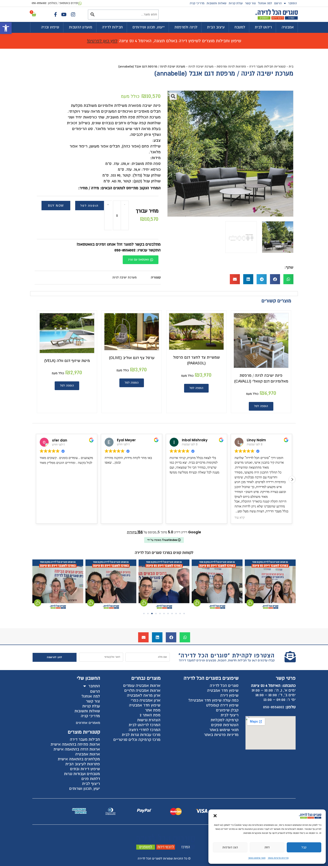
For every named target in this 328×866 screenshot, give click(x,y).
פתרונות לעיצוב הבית (82, 764)
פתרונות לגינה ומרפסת (231, 66)
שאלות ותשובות (216, 3)
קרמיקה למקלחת (225, 720)
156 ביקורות (135, 532)
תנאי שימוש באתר (257, 857)
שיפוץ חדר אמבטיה (223, 690)
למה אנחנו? (265, 3)
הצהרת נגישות (148, 720)
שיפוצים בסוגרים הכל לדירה (211, 678)
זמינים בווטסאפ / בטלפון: (55, 3)
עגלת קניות (236, 3)
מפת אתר (152, 710)
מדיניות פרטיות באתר (278, 857)
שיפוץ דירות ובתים (85, 769)
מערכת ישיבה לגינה (201, 66)
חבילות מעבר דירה (85, 739)
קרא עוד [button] (175, 518)
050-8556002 (273, 707)
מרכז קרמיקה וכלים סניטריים (136, 739)
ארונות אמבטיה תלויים (142, 690)
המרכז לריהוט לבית (144, 725)
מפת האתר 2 (150, 715)
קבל (303, 847)
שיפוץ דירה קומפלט (222, 705)
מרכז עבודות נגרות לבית (141, 734)
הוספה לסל (89, 206)
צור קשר (250, 3)
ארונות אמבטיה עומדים (141, 685)
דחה (267, 847)
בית (291, 66)
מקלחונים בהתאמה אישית (79, 759)
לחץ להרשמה (54, 657)
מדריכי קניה (197, 3)
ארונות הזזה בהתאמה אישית (77, 749)
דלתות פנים (90, 778)
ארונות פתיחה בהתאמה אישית (75, 744)
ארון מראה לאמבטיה (143, 695)
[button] (6, 28)
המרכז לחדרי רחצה (144, 729)
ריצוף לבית (230, 715)
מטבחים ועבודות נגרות (82, 773)
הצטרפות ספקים (225, 725)
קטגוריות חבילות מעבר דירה (267, 66)
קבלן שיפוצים (227, 710)
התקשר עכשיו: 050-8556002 (137, 250)
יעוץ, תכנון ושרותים (84, 788)
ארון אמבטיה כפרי (145, 700)
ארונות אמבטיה (87, 754)
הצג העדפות (230, 847)
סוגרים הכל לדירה (224, 685)
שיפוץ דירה (229, 695)
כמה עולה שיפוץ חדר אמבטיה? (213, 700)
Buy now (56, 206)
